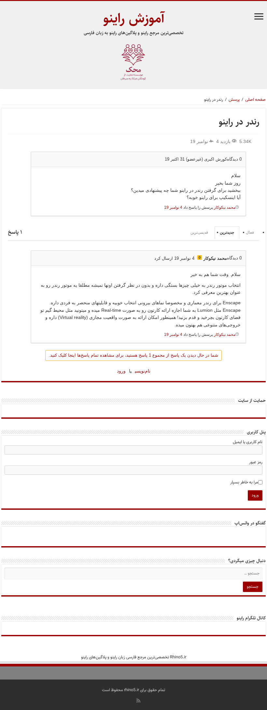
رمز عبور (255, 462)
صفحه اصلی (255, 100)
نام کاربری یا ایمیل (247, 442)
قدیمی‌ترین (199, 232)
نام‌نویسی (142, 371)
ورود (121, 371)
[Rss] (138, 700)
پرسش (234, 100)
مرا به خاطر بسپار (244, 482)
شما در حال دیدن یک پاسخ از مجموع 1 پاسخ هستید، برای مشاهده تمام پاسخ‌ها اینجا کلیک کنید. (133, 355)
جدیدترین (227, 232)
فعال (250, 232)
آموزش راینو (133, 18)
